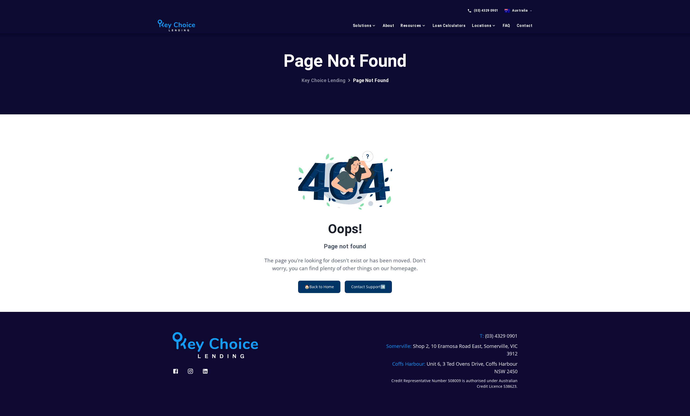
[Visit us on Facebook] (175, 371)
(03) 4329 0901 (486, 10)
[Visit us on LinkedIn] (205, 371)
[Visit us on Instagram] (190, 371)
